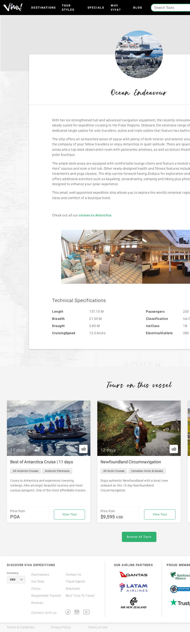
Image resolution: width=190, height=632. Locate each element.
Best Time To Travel (80, 595)
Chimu (36, 588)
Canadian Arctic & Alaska (147, 471)
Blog (137, 7)
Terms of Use (97, 627)
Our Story (37, 581)
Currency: (13, 573)
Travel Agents (76, 581)
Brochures (73, 588)
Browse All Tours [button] (139, 537)
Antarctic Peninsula (57, 471)
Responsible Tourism (46, 595)
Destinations (43, 7)
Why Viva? (116, 7)
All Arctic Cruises (113, 471)
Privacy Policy (61, 627)
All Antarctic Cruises (25, 471)
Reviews (37, 602)
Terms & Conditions (21, 627)
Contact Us (74, 574)
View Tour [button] (69, 514)
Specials (96, 7)
